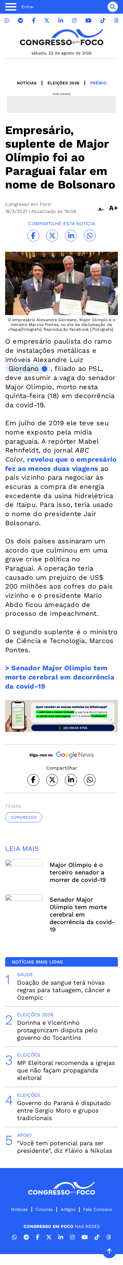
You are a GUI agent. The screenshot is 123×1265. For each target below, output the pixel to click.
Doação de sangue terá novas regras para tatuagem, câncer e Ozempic (63, 990)
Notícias (27, 83)
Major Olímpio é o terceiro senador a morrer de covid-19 (78, 872)
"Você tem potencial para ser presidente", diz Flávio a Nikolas (64, 1146)
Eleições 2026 (63, 83)
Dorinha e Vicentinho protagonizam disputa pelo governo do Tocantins (57, 1030)
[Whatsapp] (6, 20)
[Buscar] (113, 7)
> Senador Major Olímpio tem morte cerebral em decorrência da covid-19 (59, 677)
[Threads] (116, 20)
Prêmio (98, 83)
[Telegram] (20, 20)
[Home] (61, 37)
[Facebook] (34, 20)
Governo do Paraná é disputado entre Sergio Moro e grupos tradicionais (64, 1110)
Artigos (68, 1209)
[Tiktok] (102, 20)
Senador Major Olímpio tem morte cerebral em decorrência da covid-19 (82, 914)
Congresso (24, 817)
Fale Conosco (97, 1209)
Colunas (44, 1209)
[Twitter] (47, 20)
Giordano (24, 368)
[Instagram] (74, 20)
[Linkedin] (60, 20)
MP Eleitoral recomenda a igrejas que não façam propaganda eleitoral (66, 1070)
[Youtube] (88, 20)
